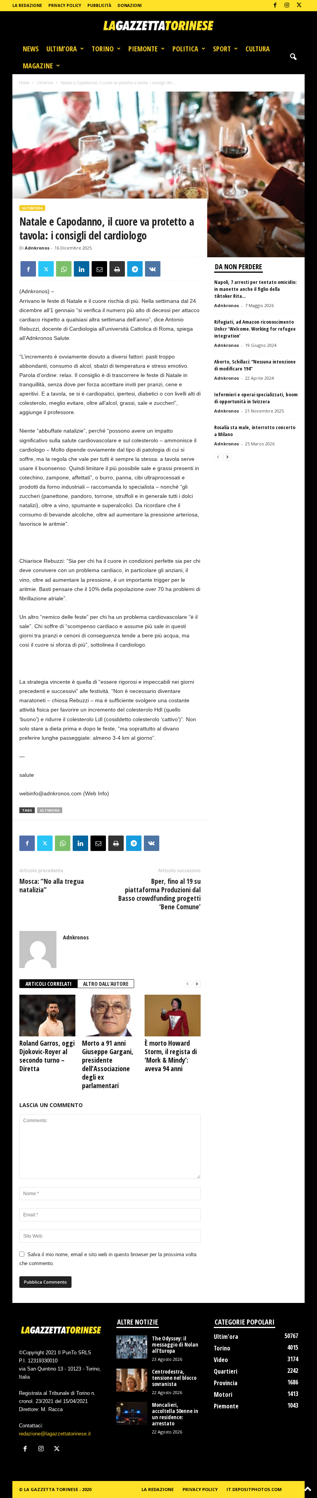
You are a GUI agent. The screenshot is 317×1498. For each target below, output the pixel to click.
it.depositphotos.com (254, 1489)
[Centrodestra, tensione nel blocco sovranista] (131, 1380)
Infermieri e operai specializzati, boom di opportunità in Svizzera (256, 398)
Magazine (38, 65)
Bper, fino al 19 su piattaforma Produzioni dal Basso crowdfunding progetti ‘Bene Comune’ (159, 894)
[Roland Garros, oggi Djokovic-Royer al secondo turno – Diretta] (47, 1015)
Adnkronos (37, 248)
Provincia (225, 1383)
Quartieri (225, 1371)
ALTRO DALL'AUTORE (105, 983)
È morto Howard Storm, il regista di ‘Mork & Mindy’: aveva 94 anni (171, 1055)
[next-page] (197, 984)
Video (221, 1359)
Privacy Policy (64, 5)
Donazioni (129, 5)
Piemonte (143, 48)
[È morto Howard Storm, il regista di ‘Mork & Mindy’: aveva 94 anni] (173, 1015)
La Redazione (27, 5)
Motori (223, 1394)
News (31, 48)
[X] (298, 5)
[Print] (117, 269)
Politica (185, 48)
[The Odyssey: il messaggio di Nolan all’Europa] (131, 1347)
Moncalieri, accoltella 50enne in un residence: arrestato (175, 1414)
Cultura (257, 48)
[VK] (152, 269)
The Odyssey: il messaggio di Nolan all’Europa (175, 1344)
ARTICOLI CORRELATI (49, 983)
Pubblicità (99, 5)
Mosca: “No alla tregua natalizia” (51, 885)
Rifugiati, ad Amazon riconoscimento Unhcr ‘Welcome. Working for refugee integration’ (255, 328)
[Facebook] (275, 5)
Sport (222, 48)
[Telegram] (135, 269)
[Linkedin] (81, 269)
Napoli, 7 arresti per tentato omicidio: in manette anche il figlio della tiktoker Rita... (255, 289)
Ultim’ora (61, 48)
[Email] (99, 269)
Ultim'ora (45, 82)
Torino (103, 48)
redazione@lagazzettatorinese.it (55, 1434)
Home (24, 82)
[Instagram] (286, 5)
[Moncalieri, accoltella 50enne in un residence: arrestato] (131, 1413)
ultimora (50, 810)
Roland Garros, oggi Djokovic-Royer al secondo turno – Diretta (47, 1055)
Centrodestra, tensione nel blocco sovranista (174, 1378)
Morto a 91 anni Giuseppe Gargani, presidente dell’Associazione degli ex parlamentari (107, 1064)
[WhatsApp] (64, 269)
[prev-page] (187, 984)
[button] (293, 57)
